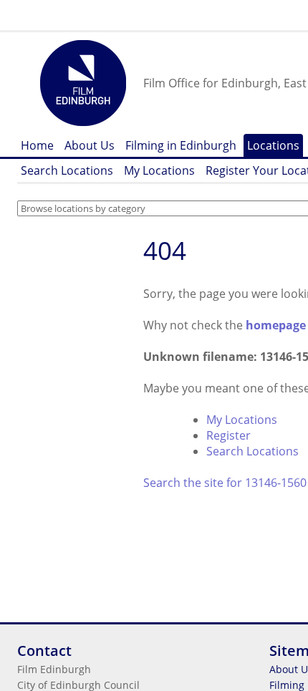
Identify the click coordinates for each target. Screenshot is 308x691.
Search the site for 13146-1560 (225, 483)
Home (37, 145)
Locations (273, 145)
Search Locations (67, 170)
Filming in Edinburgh (180, 145)
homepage (276, 325)
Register (228, 435)
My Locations (159, 170)
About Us (89, 145)
